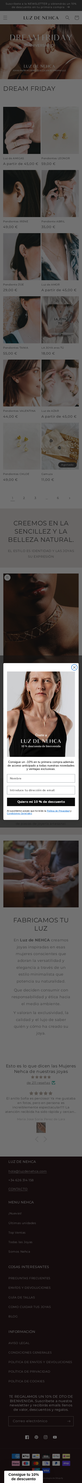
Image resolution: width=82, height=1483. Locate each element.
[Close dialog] (74, 667)
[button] (23, 1477)
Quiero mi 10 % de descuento (41, 801)
